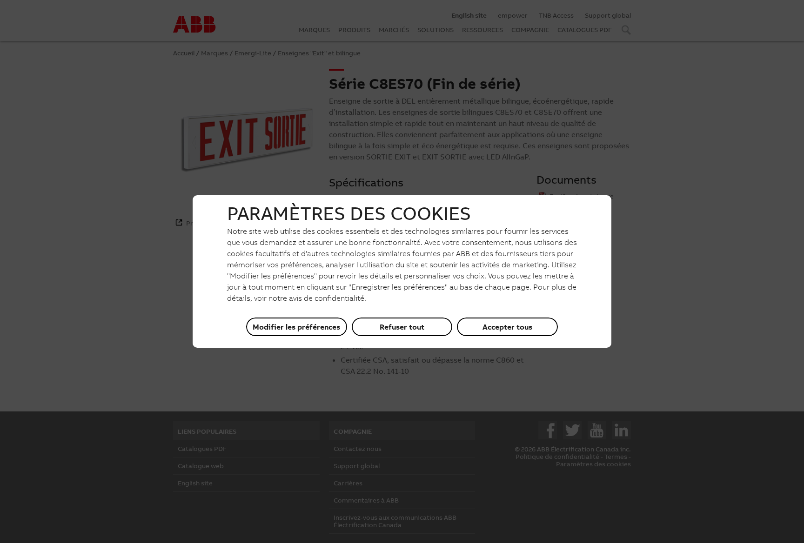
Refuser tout (402, 326)
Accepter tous (507, 326)
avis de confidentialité (326, 298)
